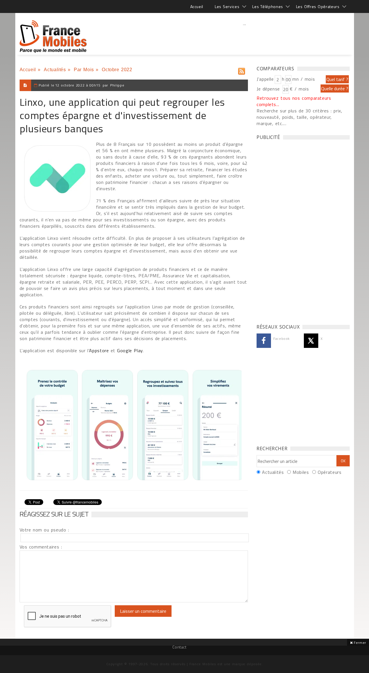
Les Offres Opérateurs (318, 6)
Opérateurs (329, 472)
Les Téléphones (267, 6)
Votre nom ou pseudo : (44, 530)
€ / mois (299, 89)
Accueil (196, 6)
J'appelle (265, 79)
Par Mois (84, 69)
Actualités (55, 69)
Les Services (227, 6)
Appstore (99, 350)
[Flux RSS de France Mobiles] (241, 70)
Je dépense (269, 89)
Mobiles (301, 472)
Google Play (130, 350)
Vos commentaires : (41, 547)
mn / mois (303, 79)
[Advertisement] (245, 36)
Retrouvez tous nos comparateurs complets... (294, 101)
